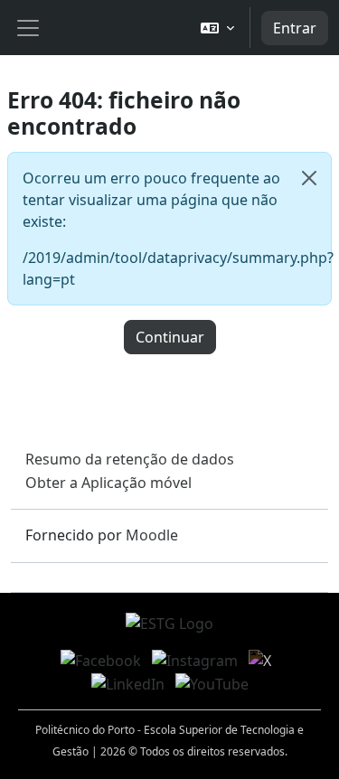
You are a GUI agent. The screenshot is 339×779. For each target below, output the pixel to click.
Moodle (152, 535)
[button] (217, 27)
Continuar (170, 337)
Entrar (294, 28)
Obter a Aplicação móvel (108, 483)
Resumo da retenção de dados (129, 459)
